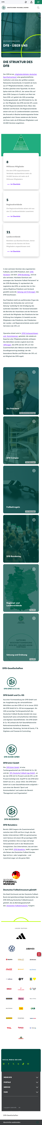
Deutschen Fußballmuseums (17, 906)
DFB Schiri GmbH (12, 767)
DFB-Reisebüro (19, 849)
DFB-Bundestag (24, 275)
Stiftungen (7, 345)
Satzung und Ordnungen (26, 292)
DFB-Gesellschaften (10, 1115)
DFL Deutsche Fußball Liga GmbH (22, 773)
